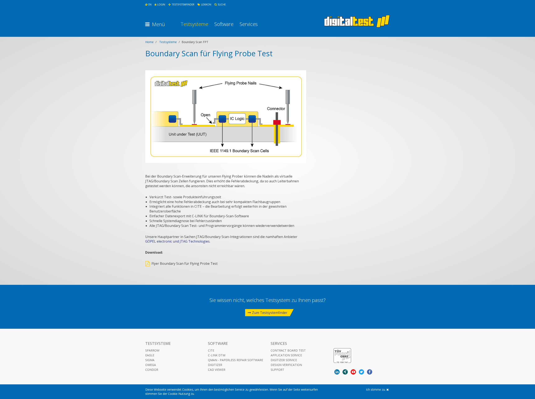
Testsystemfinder (183, 4)
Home (149, 42)
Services (249, 24)
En (150, 4)
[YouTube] (353, 372)
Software (223, 24)
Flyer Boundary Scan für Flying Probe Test (185, 263)
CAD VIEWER (216, 370)
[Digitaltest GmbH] (357, 21)
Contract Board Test (288, 350)
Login (161, 4)
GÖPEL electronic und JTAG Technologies (177, 241)
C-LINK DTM (216, 355)
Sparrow (152, 350)
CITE (211, 350)
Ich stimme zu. (376, 389)
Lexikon (206, 4)
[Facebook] (369, 372)
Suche (222, 4)
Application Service (286, 355)
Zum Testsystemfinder (269, 312)
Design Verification (286, 365)
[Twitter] (361, 372)
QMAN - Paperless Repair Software (235, 360)
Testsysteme (194, 24)
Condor (151, 370)
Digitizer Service (284, 360)
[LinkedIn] (337, 372)
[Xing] (345, 372)
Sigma (149, 360)
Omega (150, 365)
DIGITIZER (215, 365)
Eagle (149, 355)
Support (277, 370)
